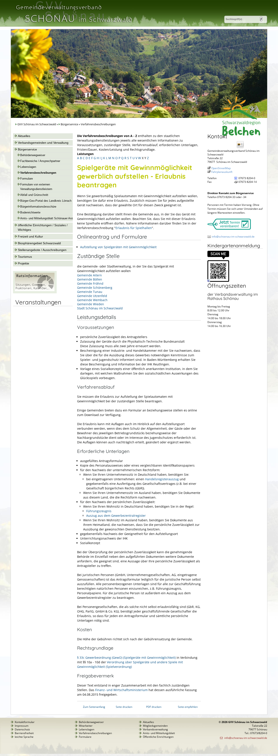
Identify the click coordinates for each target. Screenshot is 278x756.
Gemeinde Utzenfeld (92, 296)
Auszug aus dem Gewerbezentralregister (116, 515)
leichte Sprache (24, 737)
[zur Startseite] (73, 25)
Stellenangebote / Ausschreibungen (42, 250)
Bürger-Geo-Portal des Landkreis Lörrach (45, 200)
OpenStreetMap (221, 168)
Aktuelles (24, 136)
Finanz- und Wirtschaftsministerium (121, 690)
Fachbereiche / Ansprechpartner (40, 161)
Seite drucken (124, 707)
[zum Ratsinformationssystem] (35, 292)
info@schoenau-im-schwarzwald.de (233, 236)
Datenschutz (22, 729)
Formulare (26, 178)
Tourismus (25, 256)
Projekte (23, 263)
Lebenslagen (28, 166)
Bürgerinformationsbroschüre (38, 206)
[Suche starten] (261, 19)
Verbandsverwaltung (155, 729)
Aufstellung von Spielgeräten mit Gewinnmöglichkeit (118, 247)
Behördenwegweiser (32, 155)
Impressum (21, 726)
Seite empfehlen (188, 707)
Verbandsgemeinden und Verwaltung (43, 142)
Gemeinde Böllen (89, 279)
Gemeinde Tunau (89, 292)
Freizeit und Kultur (30, 236)
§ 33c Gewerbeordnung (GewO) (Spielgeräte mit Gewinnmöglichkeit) (126, 657)
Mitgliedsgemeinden (155, 726)
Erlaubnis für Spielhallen (134, 228)
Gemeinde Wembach (92, 300)
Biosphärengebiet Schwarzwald (39, 243)
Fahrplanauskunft (221, 172)
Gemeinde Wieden (90, 304)
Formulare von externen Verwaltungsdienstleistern (36, 187)
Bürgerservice (69, 124)
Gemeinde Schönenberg (94, 288)
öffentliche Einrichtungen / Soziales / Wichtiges (43, 227)
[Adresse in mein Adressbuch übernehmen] (241, 147)
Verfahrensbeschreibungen (38, 172)
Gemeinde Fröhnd (90, 283)
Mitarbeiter (86, 726)
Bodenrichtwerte (30, 212)
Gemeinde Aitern (89, 275)
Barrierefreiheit (24, 733)
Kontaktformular (25, 722)
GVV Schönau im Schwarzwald (36, 124)
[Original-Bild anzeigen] (218, 281)
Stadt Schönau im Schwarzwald (100, 308)
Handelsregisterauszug (162, 479)
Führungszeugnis (98, 511)
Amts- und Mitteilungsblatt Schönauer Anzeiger (49, 218)
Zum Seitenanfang (94, 707)
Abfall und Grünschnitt (34, 194)
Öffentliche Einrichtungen (158, 737)
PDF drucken (153, 707)
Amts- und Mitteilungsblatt (159, 733)
